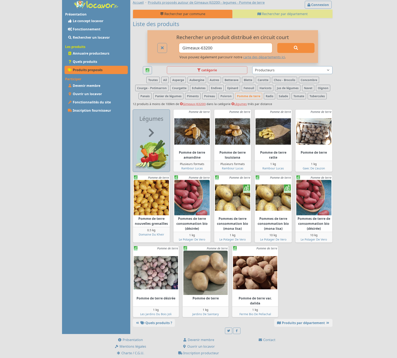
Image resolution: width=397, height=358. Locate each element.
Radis (269, 96)
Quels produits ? (158, 323)
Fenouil (249, 88)
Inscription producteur (200, 353)
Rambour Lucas (192, 168)
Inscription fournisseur (91, 110)
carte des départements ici (264, 57)
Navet (308, 88)
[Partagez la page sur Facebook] (236, 331)
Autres (214, 80)
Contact (268, 340)
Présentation (132, 340)
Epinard (232, 88)
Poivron (226, 96)
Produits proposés (87, 70)
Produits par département (303, 323)
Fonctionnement (86, 29)
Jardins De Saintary (205, 314)
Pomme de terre (248, 96)
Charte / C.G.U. (132, 353)
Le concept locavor (87, 21)
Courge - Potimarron (152, 88)
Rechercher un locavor (91, 37)
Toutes (153, 80)
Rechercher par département (284, 14)
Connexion (319, 4)
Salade (283, 96)
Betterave (231, 80)
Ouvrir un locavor (87, 94)
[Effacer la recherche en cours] (162, 48)
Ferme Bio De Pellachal (255, 314)
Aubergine (196, 80)
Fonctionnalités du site (91, 102)
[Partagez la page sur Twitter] (228, 331)
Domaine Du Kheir (151, 234)
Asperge (178, 80)
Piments (193, 96)
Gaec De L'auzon (314, 168)
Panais (145, 96)
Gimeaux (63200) (194, 104)
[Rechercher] (295, 48)
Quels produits (84, 61)
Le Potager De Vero (192, 239)
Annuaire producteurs (90, 53)
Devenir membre (86, 85)
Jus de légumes (288, 88)
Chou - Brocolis (284, 80)
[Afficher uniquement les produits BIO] (147, 70)
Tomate (298, 96)
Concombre (309, 80)
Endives (216, 88)
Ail (165, 80)
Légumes (240, 104)
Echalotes (199, 88)
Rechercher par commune (184, 14)
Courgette (179, 88)
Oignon (323, 88)
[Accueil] (96, 4)
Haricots (265, 88)
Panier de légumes (168, 96)
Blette (248, 80)
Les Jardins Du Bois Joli (156, 314)
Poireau (209, 96)
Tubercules (317, 96)
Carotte (263, 80)
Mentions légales (132, 346)
